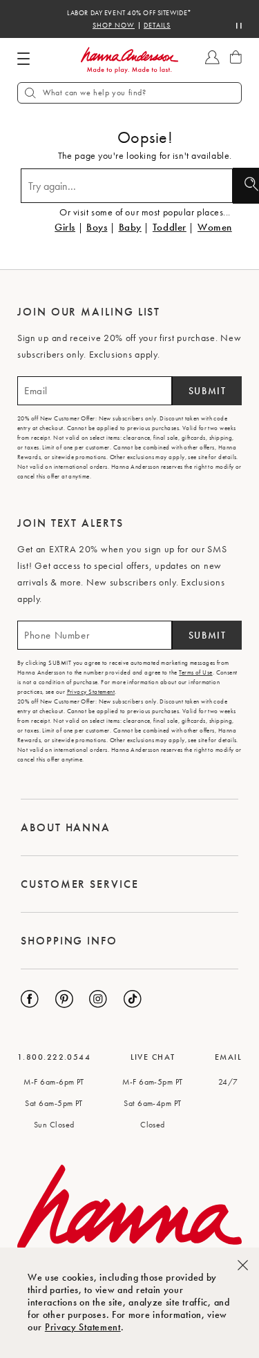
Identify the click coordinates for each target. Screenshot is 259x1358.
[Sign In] (212, 63)
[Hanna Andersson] (130, 60)
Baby (130, 227)
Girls (65, 227)
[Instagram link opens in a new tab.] (98, 999)
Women (215, 227)
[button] (129, 93)
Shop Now (114, 25)
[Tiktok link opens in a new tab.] (133, 999)
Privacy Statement (83, 1327)
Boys (96, 227)
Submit (208, 391)
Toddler (169, 227)
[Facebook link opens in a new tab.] (30, 999)
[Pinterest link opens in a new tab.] (64, 999)
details (157, 25)
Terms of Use (195, 672)
